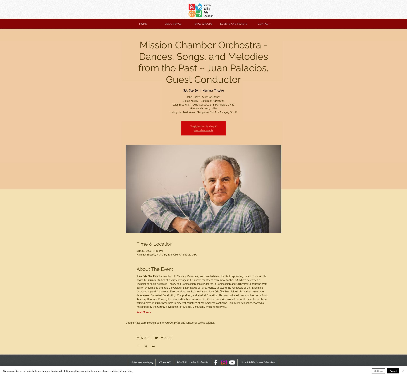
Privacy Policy (126, 370)
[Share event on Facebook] (138, 346)
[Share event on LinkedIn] (153, 346)
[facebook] (216, 362)
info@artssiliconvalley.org (142, 363)
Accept (393, 370)
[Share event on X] (145, 346)
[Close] (403, 370)
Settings (378, 370)
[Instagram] (224, 362)
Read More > (144, 312)
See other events (203, 130)
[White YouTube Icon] (232, 362)
